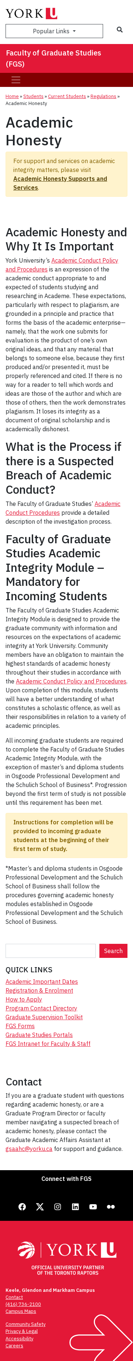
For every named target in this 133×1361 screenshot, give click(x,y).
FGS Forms (20, 1026)
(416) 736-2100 (23, 1304)
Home (12, 96)
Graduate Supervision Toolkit (44, 1017)
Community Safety (25, 1324)
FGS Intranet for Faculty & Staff (48, 1043)
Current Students (67, 96)
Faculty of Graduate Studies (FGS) (53, 58)
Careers (14, 1346)
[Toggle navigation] (16, 80)
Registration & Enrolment (39, 990)
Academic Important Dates (42, 981)
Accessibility (19, 1338)
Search (113, 951)
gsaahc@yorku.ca (29, 1148)
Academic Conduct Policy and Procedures (71, 681)
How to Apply (24, 999)
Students (33, 96)
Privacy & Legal (22, 1331)
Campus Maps (21, 1311)
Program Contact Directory (41, 1008)
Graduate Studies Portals (39, 1035)
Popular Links (52, 31)
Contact (14, 1297)
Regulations (103, 96)
